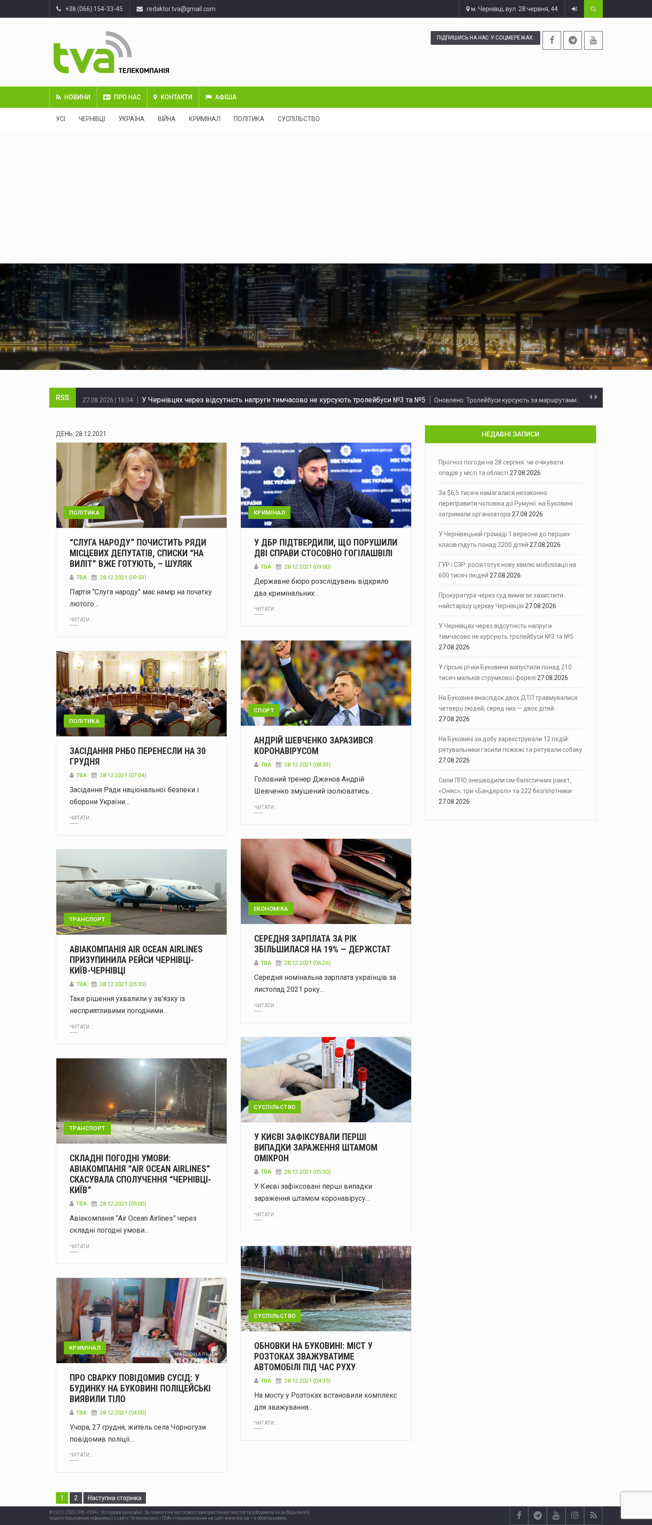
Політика (249, 118)
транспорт (87, 919)
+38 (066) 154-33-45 (92, 8)
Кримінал (204, 118)
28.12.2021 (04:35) (307, 1380)
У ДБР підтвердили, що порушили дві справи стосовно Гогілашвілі (325, 547)
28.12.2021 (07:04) (123, 775)
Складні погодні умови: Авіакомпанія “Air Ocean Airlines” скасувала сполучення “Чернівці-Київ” (140, 1174)
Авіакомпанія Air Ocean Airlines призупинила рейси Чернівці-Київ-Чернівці (136, 960)
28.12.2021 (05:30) (123, 984)
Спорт (264, 710)
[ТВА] (165, 52)
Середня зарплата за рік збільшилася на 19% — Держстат (322, 944)
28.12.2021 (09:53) (123, 577)
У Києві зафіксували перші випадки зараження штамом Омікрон (315, 1147)
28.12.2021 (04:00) (123, 1412)
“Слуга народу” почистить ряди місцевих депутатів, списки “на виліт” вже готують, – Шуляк (138, 553)
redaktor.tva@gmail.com (181, 8)
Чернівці (92, 118)
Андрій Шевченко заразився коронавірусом (313, 745)
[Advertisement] (326, 196)
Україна (131, 118)
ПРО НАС (127, 97)
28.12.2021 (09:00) (307, 566)
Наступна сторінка (114, 1497)
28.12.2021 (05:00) (123, 1203)
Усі (60, 118)
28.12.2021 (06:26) (307, 962)
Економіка (271, 908)
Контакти (176, 97)
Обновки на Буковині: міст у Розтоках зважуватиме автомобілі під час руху (313, 1356)
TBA (81, 1203)
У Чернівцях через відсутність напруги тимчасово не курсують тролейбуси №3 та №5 (283, 397)
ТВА (81, 577)
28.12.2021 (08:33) (307, 764)
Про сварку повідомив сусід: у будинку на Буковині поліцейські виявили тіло (140, 1388)
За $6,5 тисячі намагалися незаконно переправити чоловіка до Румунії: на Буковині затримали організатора (506, 503)
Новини (77, 97)
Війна (167, 118)
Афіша (225, 97)
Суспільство (299, 118)
